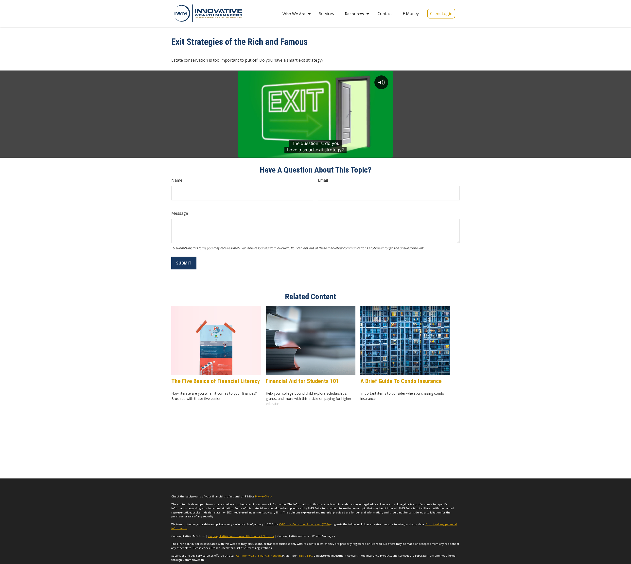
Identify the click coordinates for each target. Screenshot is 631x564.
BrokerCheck (263, 496)
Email (323, 180)
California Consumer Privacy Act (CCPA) (305, 524)
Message (179, 213)
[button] (295, 13)
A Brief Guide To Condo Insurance (401, 381)
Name (176, 180)
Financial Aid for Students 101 (302, 381)
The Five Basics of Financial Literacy (215, 381)
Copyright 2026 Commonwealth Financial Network (241, 536)
